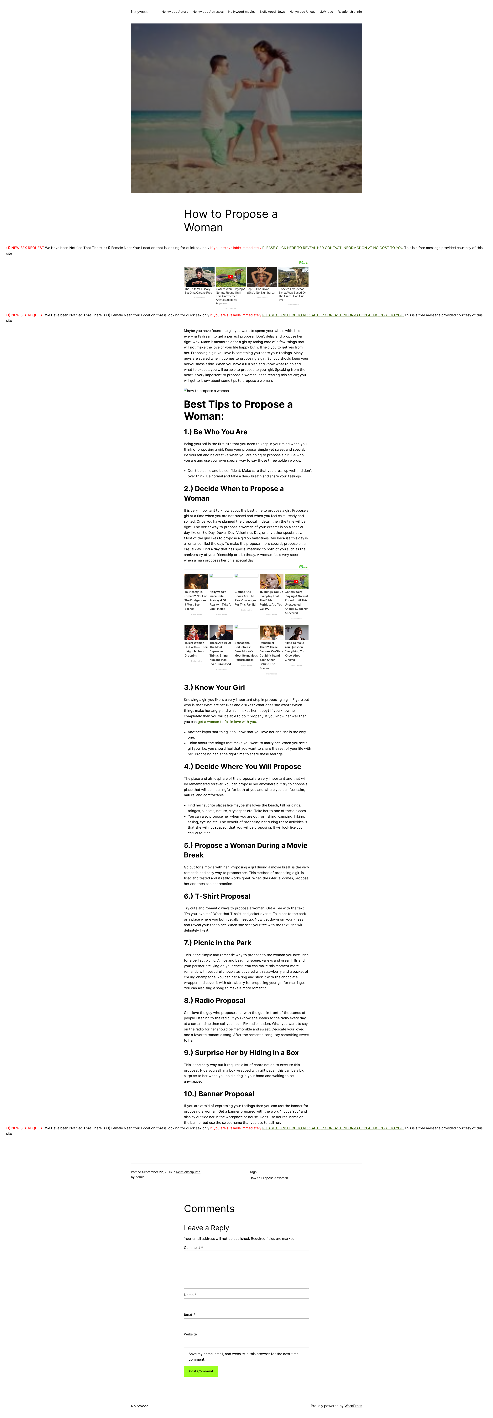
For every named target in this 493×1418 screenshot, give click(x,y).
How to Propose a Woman (269, 1178)
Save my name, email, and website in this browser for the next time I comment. (244, 1356)
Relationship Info (188, 1172)
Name (190, 1295)
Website (190, 1334)
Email (189, 1314)
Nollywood (139, 12)
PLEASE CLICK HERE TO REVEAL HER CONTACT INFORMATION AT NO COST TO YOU (333, 248)
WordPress (353, 1406)
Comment (193, 1248)
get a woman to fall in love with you (227, 722)
